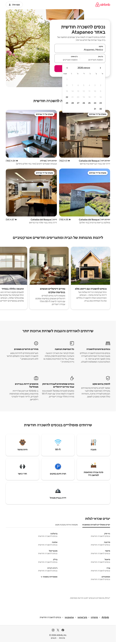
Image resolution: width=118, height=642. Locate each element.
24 (95, 103)
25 (89, 103)
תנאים (53, 638)
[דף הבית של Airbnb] (102, 4)
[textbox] (92, 59)
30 (100, 109)
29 (67, 103)
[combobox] (80, 49)
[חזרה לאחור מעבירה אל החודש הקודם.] (100, 68)
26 (84, 103)
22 (67, 97)
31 (95, 109)
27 (78, 103)
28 (72, 103)
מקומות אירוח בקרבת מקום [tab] (66, 524)
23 (100, 103)
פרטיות (62, 638)
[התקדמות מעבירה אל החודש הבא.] (67, 68)
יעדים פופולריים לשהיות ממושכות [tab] (96, 524)
